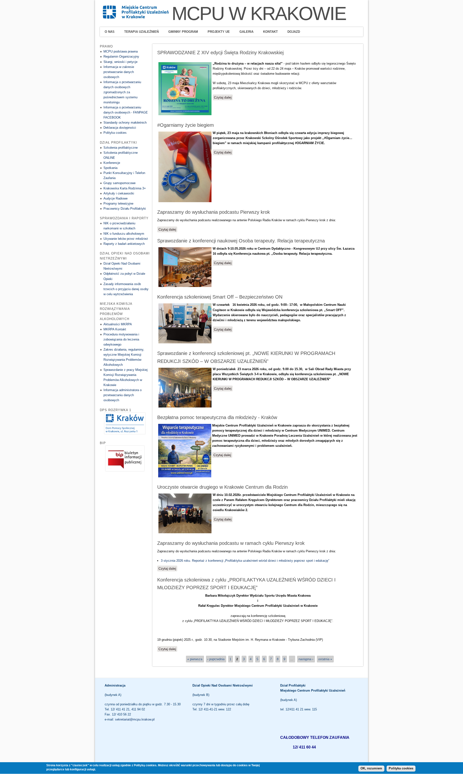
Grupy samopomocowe (119, 183)
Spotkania (110, 168)
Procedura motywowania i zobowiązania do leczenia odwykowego (121, 339)
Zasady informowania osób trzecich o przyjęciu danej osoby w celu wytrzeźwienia (126, 289)
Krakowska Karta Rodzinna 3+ (124, 188)
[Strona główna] (135, 18)
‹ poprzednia (216, 659)
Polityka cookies (115, 132)
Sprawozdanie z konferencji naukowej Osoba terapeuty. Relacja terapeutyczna (241, 240)
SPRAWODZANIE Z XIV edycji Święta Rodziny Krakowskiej (220, 52)
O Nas (110, 31)
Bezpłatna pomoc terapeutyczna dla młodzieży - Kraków (217, 417)
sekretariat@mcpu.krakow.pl (135, 719)
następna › (306, 659)
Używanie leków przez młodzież (125, 238)
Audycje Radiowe (115, 198)
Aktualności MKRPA (117, 324)
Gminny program (183, 31)
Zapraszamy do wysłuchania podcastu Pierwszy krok (213, 212)
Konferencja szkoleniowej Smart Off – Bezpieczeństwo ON (219, 297)
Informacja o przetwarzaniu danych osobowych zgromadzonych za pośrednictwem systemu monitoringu (122, 92)
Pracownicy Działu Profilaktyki (124, 208)
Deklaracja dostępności (119, 127)
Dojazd (293, 31)
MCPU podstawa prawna (120, 51)
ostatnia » (325, 659)
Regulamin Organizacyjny (121, 56)
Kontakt (270, 31)
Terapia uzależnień (141, 31)
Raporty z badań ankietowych (124, 244)
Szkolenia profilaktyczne (120, 147)
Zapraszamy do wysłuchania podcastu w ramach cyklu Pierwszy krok (231, 543)
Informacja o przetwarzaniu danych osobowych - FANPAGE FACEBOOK (125, 112)
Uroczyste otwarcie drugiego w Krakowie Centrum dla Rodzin (222, 487)
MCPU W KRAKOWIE (259, 13)
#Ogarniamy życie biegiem (185, 125)
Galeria (246, 31)
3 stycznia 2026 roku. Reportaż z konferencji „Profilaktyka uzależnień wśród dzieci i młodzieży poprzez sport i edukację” (245, 560)
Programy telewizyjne (118, 203)
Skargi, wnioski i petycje (120, 62)
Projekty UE (219, 31)
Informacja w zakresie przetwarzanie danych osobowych (118, 72)
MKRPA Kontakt (114, 329)
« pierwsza (194, 659)
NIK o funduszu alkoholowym (123, 233)
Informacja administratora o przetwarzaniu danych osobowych (122, 395)
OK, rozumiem (371, 768)
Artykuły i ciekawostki (118, 193)
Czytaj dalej (223, 97)
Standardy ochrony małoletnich (125, 122)
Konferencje (111, 163)
